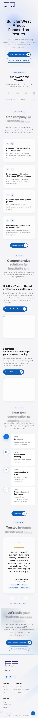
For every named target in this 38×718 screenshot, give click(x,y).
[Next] (26, 598)
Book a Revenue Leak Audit (20, 60)
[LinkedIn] (6, 677)
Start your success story (18, 603)
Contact (5, 689)
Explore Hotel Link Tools (19, 649)
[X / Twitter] (14, 677)
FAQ (4, 692)
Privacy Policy (7, 704)
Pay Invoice (17, 692)
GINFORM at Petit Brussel (21, 689)
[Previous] (12, 598)
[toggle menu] (34, 5)
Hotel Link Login (19, 687)
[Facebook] (10, 677)
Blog (4, 702)
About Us (6, 687)
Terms (5, 707)
